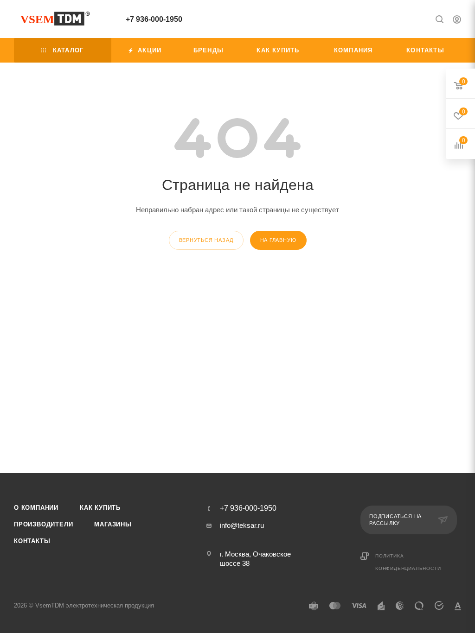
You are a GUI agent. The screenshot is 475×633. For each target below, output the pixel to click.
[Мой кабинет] (457, 20)
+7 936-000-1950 (154, 19)
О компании (36, 507)
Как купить (100, 507)
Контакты (32, 541)
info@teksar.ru (242, 525)
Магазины (112, 524)
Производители (43, 524)
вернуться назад (206, 240)
